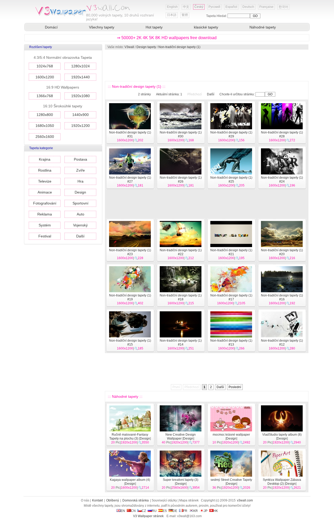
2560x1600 (44, 137)
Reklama (44, 214)
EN (123, 511)
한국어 (283, 7)
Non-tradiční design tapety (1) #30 (181, 134)
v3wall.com (245, 500)
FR (185, 511)
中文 (186, 7)
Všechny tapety (101, 27)
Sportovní (80, 203)
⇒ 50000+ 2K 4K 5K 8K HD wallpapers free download (167, 38)
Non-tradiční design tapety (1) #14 (181, 342)
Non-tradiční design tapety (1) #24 (282, 179)
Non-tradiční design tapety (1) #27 (130, 179)
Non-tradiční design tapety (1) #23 (130, 252)
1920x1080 (80, 96)
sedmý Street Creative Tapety (231, 480)
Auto (80, 214)
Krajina (44, 159)
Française (266, 7)
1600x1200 (44, 77)
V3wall (129, 47)
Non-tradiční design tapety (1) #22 (181, 252)
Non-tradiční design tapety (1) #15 (130, 342)
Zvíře (80, 170)
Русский (214, 7)
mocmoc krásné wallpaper (231, 434)
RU (154, 511)
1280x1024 (80, 66)
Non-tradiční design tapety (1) (179, 47)
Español (231, 7)
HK (215, 511)
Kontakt (97, 500)
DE (175, 511)
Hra (80, 181)
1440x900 (80, 115)
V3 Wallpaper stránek (148, 516)
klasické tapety (206, 27)
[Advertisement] (206, 65)
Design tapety (146, 47)
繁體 (185, 15)
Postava (80, 159)
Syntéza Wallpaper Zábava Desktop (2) (282, 482)
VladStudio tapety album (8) (282, 434)
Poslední (235, 387)
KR (195, 511)
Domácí (51, 27)
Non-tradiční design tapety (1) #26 (181, 179)
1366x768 (45, 96)
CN (133, 511)
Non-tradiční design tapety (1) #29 (231, 134)
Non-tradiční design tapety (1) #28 (282, 134)
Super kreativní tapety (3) (180, 480)
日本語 (171, 15)
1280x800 (45, 115)
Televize (44, 181)
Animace (45, 192)
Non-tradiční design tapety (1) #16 (282, 297)
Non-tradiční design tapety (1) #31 (130, 134)
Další (80, 236)
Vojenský (80, 225)
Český (198, 7)
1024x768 (45, 66)
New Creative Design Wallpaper (180, 436)
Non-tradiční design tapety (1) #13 (231, 342)
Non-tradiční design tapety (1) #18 (181, 297)
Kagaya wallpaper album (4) (130, 480)
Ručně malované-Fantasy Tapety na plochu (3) (128, 436)
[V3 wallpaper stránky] (60, 15)
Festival (44, 236)
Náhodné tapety (262, 27)
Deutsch (248, 7)
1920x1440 (80, 77)
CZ (144, 511)
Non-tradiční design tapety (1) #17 (231, 297)
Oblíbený (112, 500)
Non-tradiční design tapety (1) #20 (282, 252)
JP (205, 511)
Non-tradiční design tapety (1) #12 (282, 342)
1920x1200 (80, 126)
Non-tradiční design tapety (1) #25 (231, 179)
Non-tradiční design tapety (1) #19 (130, 297)
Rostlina (44, 170)
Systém (45, 225)
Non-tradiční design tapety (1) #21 (231, 252)
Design (80, 192)
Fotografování (44, 203)
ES (165, 511)
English (172, 7)
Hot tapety (154, 27)
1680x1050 (44, 126)
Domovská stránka (135, 500)
